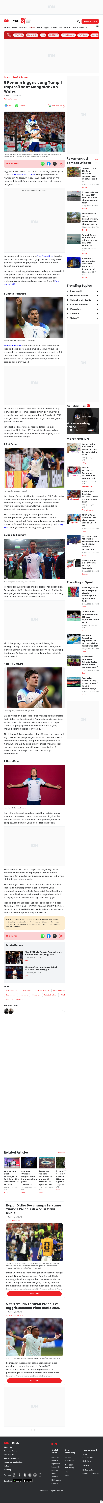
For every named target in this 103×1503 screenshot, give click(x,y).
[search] (78, 21)
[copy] (61, 164)
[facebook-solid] (49, 164)
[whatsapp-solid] (43, 164)
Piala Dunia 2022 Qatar (23, 174)
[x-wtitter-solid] (55, 164)
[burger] (97, 26)
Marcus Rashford (12, 345)
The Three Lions (45, 256)
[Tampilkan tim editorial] (63, 1011)
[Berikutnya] (65, 1137)
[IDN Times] (17, 21)
